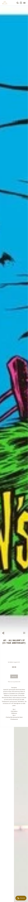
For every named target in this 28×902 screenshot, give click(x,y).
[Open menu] (24, 3)
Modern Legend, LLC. (14, 662)
